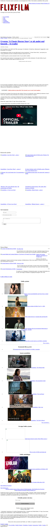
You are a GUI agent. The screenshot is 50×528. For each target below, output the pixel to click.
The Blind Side (20, 248)
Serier (4, 19)
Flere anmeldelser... (45, 422)
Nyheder (5, 20)
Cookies (6, 524)
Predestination (19, 269)
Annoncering (35, 525)
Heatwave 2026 (20, 263)
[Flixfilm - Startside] (15, 10)
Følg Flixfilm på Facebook (6, 485)
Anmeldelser (5, 21)
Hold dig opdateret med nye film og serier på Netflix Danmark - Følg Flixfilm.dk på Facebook (25, 489)
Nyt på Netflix (6, 16)
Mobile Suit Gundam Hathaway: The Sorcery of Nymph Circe (41, 255)
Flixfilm (2, 38)
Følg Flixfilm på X (4, 488)
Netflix (40, 525)
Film (4, 18)
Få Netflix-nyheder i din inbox (25, 497)
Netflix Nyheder (18, 525)
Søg (48, 37)
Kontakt (2, 524)
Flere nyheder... (46, 343)
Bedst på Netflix (6, 22)
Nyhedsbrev (25, 525)
